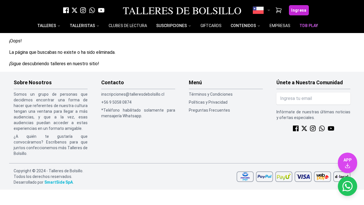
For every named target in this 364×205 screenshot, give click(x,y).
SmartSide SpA (58, 182)
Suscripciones (171, 25)
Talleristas (82, 25)
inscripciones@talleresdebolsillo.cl (132, 94)
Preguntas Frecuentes (209, 110)
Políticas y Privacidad (208, 102)
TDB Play (308, 25)
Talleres (46, 25)
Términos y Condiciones (211, 94)
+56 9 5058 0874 (116, 102)
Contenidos (243, 25)
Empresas (280, 25)
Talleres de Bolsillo (182, 10)
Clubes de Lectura (128, 25)
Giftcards (211, 25)
